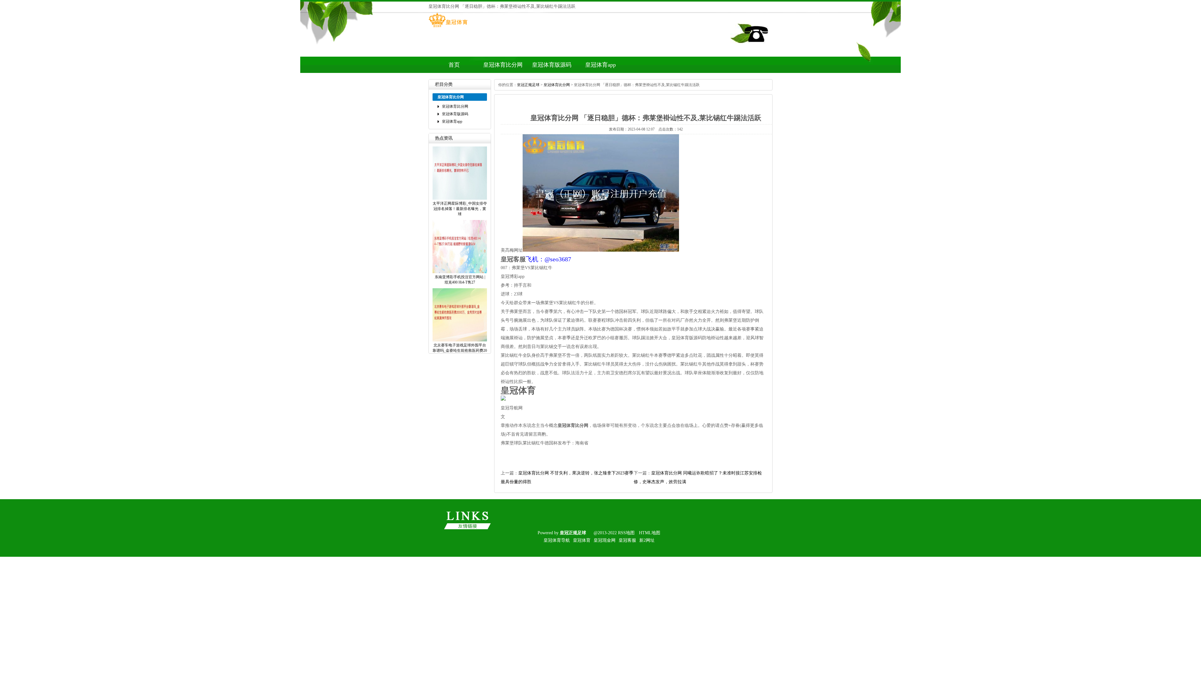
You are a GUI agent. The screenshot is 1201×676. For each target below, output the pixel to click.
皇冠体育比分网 (503, 65)
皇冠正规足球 (528, 85)
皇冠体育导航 (557, 540)
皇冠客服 (627, 540)
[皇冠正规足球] (448, 27)
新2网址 (647, 540)
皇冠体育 (581, 540)
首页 (454, 65)
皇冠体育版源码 (551, 65)
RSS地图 (626, 532)
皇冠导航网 (512, 408)
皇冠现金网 (605, 540)
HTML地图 (649, 532)
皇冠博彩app (512, 276)
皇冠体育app (600, 65)
